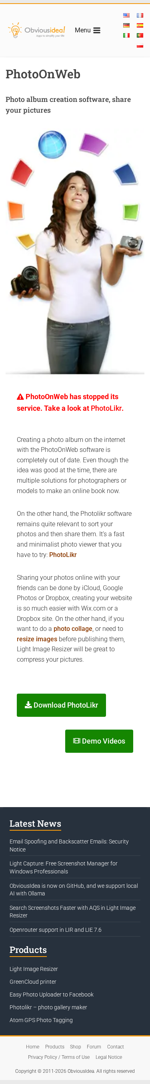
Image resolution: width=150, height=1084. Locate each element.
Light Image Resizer (34, 969)
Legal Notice (109, 1057)
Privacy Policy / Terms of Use (59, 1057)
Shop (75, 1047)
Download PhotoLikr (65, 705)
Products (54, 1047)
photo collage (73, 628)
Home (32, 1047)
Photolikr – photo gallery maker (48, 1007)
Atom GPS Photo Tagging (41, 1020)
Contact (115, 1047)
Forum (94, 1047)
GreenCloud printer (33, 982)
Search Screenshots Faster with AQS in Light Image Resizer (73, 912)
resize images (37, 639)
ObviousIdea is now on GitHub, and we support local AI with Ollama (74, 890)
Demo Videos (102, 741)
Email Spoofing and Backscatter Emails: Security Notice (69, 845)
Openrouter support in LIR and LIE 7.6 (56, 930)
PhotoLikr (106, 408)
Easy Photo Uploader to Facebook (52, 994)
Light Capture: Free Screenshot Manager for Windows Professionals (64, 867)
